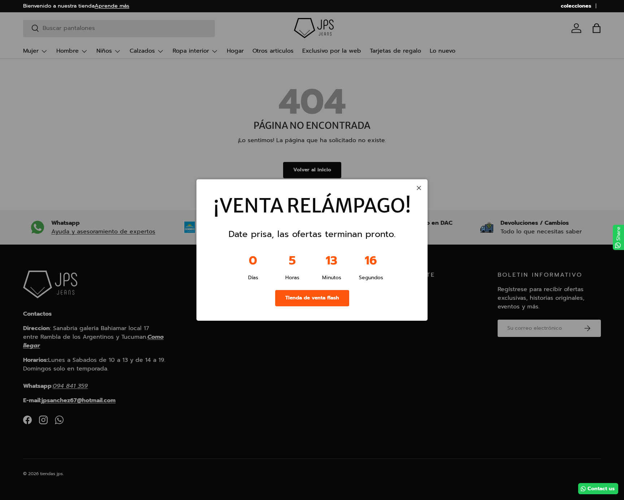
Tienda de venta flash (312, 298)
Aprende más (112, 6)
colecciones (576, 6)
